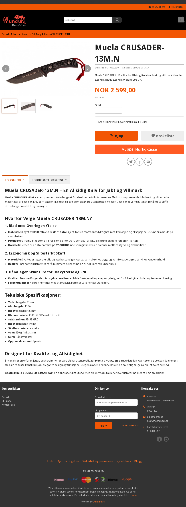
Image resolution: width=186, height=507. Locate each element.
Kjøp (119, 135)
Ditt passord (101, 410)
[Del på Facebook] (139, 162)
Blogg (138, 461)
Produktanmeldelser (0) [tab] (47, 179)
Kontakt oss (8, 404)
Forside (6, 34)
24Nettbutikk (99, 501)
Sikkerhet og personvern (97, 461)
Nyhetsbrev (123, 461)
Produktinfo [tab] (13, 179)
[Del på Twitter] (131, 162)
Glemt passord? (130, 425)
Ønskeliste (165, 135)
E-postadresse (103, 397)
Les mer (133, 495)
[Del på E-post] (148, 162)
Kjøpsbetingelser (68, 461)
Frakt (50, 461)
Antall (98, 105)
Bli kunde (7, 400)
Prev (9, 67)
